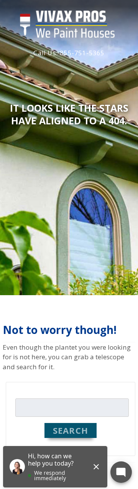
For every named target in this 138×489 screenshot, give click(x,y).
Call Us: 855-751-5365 (68, 53)
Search (70, 430)
